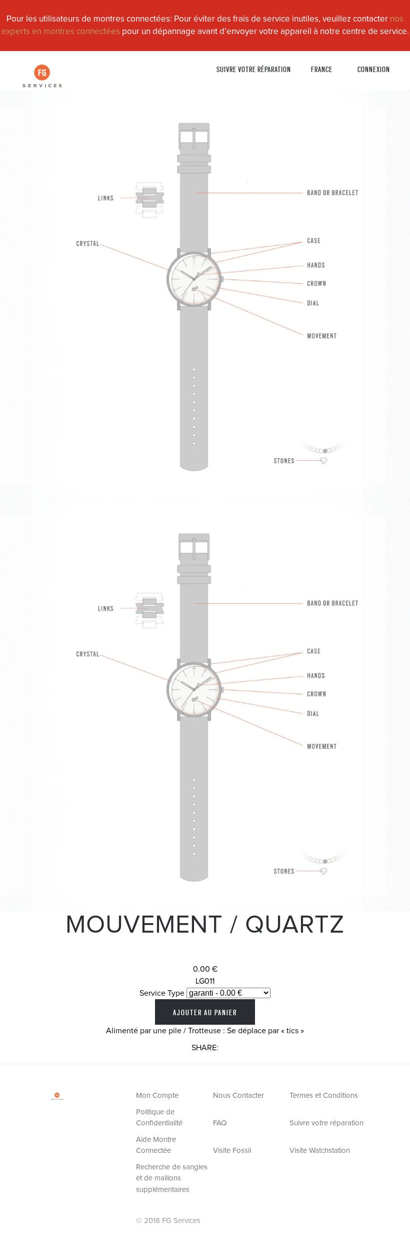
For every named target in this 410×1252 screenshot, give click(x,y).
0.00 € (205, 969)
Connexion (374, 69)
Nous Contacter (238, 1095)
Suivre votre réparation (253, 69)
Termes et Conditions (324, 1095)
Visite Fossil (232, 1150)
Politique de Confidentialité (159, 1117)
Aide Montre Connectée (156, 1145)
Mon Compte (157, 1095)
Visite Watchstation (320, 1150)
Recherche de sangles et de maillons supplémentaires (172, 1178)
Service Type (162, 993)
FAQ (219, 1123)
